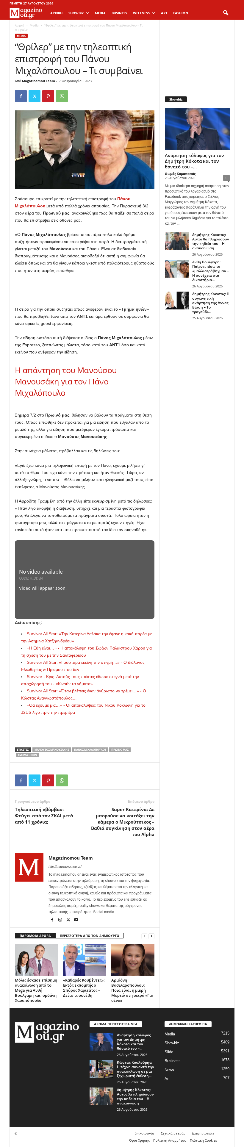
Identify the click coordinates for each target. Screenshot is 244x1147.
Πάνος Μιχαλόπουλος (90, 750)
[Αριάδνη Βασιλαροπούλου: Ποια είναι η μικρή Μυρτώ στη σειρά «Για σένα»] (132, 960)
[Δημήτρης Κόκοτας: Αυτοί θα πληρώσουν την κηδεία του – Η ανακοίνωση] (177, 241)
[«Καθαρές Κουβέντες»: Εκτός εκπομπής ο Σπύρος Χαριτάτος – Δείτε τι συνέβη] (84, 960)
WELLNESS (141, 13)
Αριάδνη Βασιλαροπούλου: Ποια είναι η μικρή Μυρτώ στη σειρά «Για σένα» (132, 990)
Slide (169, 1052)
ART (164, 13)
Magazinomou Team (38, 81)
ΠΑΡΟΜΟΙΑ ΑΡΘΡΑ (35, 935)
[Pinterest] (48, 96)
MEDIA (100, 13)
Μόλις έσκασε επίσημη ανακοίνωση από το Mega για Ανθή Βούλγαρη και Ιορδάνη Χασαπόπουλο (36, 990)
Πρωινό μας (120, 750)
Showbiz (172, 1043)
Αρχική (56, 13)
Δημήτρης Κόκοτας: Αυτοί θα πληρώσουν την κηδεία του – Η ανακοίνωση (210, 241)
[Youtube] (76, 920)
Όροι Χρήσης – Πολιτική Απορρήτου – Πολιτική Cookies (173, 1140)
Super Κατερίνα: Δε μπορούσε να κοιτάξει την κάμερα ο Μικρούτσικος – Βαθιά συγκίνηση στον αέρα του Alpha (122, 821)
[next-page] (151, 936)
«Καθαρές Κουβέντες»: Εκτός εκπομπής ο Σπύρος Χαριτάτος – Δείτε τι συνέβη (84, 987)
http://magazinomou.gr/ (65, 866)
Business (173, 1061)
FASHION (180, 13)
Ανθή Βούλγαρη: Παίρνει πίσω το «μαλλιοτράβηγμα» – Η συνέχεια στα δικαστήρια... (210, 270)
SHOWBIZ (76, 13)
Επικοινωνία (144, 1133)
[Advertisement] (84, 290)
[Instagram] (61, 920)
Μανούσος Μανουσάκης (52, 750)
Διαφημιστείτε (203, 1133)
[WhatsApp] (62, 96)
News (169, 1070)
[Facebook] (21, 96)
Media (34, 25)
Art (167, 1078)
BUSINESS (119, 13)
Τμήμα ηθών (27, 755)
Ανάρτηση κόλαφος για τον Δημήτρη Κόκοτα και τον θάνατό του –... (194, 161)
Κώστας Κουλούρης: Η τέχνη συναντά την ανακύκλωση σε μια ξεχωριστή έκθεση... (135, 1069)
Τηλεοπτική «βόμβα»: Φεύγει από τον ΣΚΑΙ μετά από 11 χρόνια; (44, 815)
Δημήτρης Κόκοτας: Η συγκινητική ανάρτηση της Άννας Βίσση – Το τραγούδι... (210, 302)
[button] (225, 13)
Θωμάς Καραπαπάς (180, 173)
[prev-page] (144, 936)
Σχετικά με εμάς (173, 1133)
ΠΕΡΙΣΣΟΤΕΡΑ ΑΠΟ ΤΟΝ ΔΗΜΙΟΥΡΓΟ (89, 935)
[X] (34, 96)
